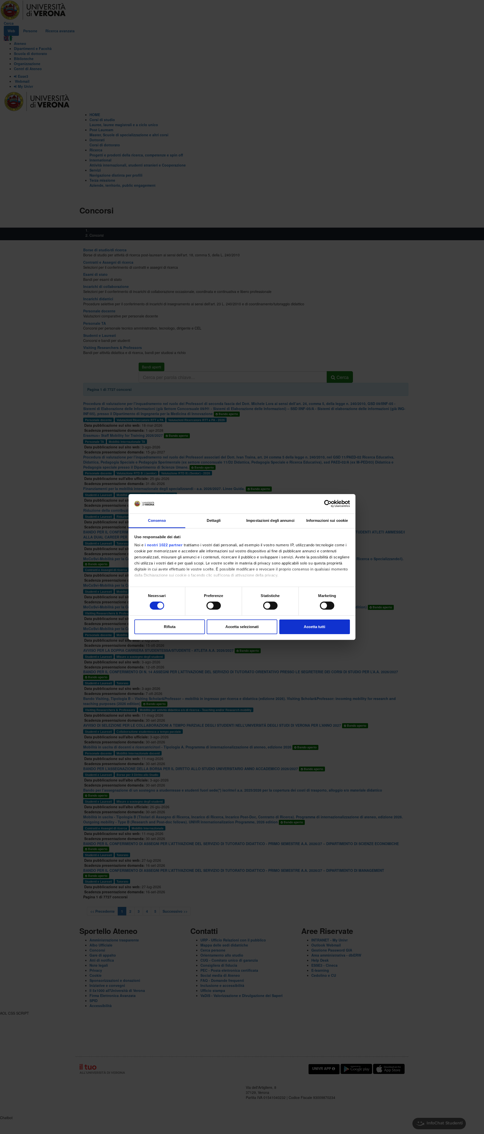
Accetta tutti (314, 627)
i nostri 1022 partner (164, 545)
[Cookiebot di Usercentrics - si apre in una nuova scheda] (328, 503)
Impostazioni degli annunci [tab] (270, 520)
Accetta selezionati (242, 627)
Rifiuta (169, 627)
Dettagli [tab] (214, 520)
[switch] (213, 606)
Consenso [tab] (157, 520)
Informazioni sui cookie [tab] (327, 520)
